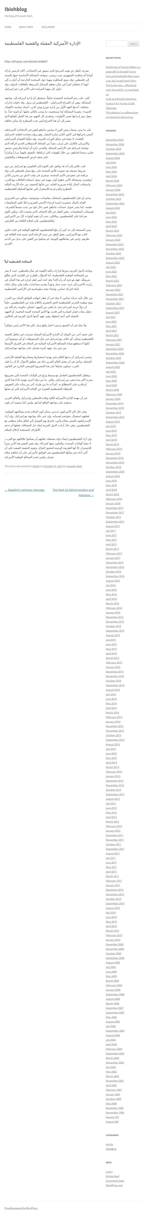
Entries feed (112, 1176)
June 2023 (111, 217)
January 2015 (113, 667)
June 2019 (111, 430)
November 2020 (115, 353)
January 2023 (113, 239)
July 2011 (111, 858)
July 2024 (111, 162)
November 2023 (115, 194)
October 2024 (113, 149)
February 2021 (114, 339)
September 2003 (115, 1053)
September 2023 (115, 203)
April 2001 (111, 1085)
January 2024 (113, 189)
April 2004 (111, 1044)
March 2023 (112, 230)
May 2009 (111, 976)
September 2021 (115, 308)
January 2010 (113, 940)
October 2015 (113, 626)
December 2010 (114, 890)
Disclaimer (48, 27)
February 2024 (114, 185)
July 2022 (111, 267)
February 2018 (114, 499)
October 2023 (113, 199)
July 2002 (111, 1067)
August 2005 (113, 1021)
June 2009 (111, 971)
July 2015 (111, 639)
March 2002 (112, 1076)
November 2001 (115, 1080)
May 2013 (111, 758)
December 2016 (114, 562)
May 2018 (111, 485)
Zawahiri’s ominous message (24, 490)
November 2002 (115, 1062)
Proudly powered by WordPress (21, 1208)
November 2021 (115, 299)
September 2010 (115, 903)
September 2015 (115, 630)
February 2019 (114, 449)
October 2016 (113, 571)
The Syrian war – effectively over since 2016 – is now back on (122, 90)
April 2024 (111, 176)
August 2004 (113, 1035)
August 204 (112, 1121)
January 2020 (113, 399)
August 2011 (113, 853)
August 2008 (113, 999)
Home (8, 27)
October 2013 (113, 735)
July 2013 (111, 749)
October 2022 (113, 253)
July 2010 (111, 912)
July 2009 (111, 967)
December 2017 (114, 508)
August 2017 (113, 526)
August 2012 (113, 799)
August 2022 (113, 262)
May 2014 (111, 703)
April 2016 (111, 599)
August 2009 (113, 962)
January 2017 (113, 558)
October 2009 (113, 953)
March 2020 (112, 389)
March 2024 (112, 180)
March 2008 (112, 1003)
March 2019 (112, 444)
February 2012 (114, 826)
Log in (109, 1171)
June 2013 (111, 753)
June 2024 (111, 167)
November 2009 (115, 949)
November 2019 (115, 408)
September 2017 (115, 521)
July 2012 (111, 803)
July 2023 (111, 212)
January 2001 (113, 1094)
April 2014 (111, 708)
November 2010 (115, 894)
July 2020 (111, 371)
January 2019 (113, 453)
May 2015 (111, 649)
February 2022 (114, 285)
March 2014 (112, 712)
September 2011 (115, 849)
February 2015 (114, 662)
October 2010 (113, 899)
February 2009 (114, 985)
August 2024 (113, 158)
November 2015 (115, 621)
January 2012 (113, 830)
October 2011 (113, 844)
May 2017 (111, 539)
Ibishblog (16, 9)
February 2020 (114, 394)
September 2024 (115, 153)
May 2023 (111, 221)
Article (36, 466)
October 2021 (113, 303)
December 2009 (114, 944)
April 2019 (111, 439)
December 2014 (114, 671)
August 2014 (113, 689)
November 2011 (115, 840)
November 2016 (115, 567)
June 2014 (111, 699)
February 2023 (114, 235)
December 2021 (114, 294)
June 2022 (111, 271)
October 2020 (113, 358)
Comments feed (115, 1180)
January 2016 (113, 612)
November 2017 (115, 512)
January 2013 (113, 776)
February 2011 (114, 880)
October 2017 (113, 517)
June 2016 (111, 589)
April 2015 (111, 653)
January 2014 (113, 721)
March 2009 (112, 980)
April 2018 (111, 489)
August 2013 (113, 744)
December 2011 (114, 835)
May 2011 (111, 867)
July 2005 (111, 1026)
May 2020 (111, 380)
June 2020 (111, 376)
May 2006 (111, 1017)
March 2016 (112, 603)
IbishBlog (111, 1149)
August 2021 (113, 312)
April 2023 (111, 226)
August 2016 (113, 580)
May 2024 (111, 171)
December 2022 (114, 244)
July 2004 (111, 1040)
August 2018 (113, 476)
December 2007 (114, 1008)
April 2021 (111, 330)
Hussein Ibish (74, 466)
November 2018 (115, 462)
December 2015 (114, 617)
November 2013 (115, 730)
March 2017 (112, 549)
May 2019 (111, 435)
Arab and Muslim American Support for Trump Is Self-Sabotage (121, 103)
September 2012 (115, 794)
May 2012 (111, 812)
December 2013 (114, 726)
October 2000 (113, 1099)
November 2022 (115, 249)
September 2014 (115, 685)
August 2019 (113, 421)
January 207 (112, 1117)
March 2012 (112, 821)
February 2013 (114, 771)
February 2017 (114, 553)
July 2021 (111, 317)
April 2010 (111, 926)
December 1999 (114, 1108)
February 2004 (114, 1049)
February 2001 (114, 1090)
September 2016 (115, 576)
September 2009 (115, 958)
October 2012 (113, 790)
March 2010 (112, 930)
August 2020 (113, 367)
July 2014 (111, 694)
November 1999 (115, 1112)
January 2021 (113, 344)
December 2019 (114, 403)
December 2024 (114, 139)
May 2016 (111, 594)
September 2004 (115, 1030)
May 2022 (111, 276)
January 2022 (113, 289)
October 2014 (113, 680)
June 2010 (111, 917)
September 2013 (115, 740)
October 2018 (113, 467)
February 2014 (114, 717)
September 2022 (115, 258)
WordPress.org (114, 1185)
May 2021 (111, 326)
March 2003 (112, 1058)
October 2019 (113, 412)
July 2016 (111, 585)
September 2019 (115, 417)
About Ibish (26, 27)
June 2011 (111, 862)
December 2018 (114, 458)
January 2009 (113, 990)
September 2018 (115, 471)
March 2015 (112, 658)
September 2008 (115, 994)
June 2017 (111, 535)
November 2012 (115, 785)
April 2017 (111, 544)
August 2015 (113, 635)
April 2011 (111, 871)
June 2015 (111, 644)
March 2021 (112, 335)
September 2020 (115, 362)
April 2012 (111, 817)
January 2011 (113, 885)
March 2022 (112, 280)
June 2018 (111, 480)
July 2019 (111, 426)
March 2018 (112, 494)
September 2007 (115, 1012)
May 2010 (111, 921)
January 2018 (113, 503)
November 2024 (115, 144)
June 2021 (111, 321)
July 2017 (111, 530)
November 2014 (115, 676)
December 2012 (114, 780)
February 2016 (114, 608)
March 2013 (112, 767)
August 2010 (113, 908)
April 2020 (111, 385)
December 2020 (114, 349)
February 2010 (114, 935)
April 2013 (111, 762)
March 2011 (112, 876)
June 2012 (111, 808)
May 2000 (111, 1103)
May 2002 (111, 1071)
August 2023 (113, 208)
